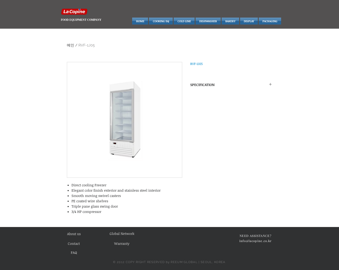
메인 (70, 45)
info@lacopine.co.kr (255, 241)
